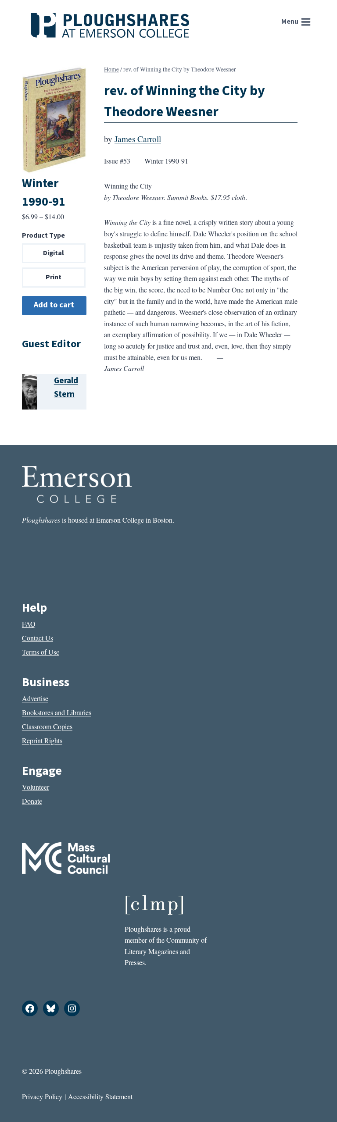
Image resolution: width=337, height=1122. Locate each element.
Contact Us (37, 637)
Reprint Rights (42, 740)
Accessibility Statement (100, 1096)
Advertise (35, 698)
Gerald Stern (66, 387)
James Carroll (138, 138)
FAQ (29, 623)
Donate (32, 800)
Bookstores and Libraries (56, 712)
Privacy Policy (42, 1096)
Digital (53, 253)
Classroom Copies (47, 726)
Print (53, 277)
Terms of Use (40, 651)
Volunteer (35, 786)
